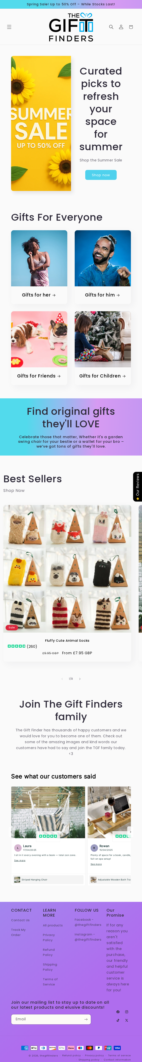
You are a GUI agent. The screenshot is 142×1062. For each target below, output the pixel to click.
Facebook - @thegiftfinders (88, 922)
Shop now (101, 175)
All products (53, 925)
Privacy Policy (49, 937)
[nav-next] (130, 831)
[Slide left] (62, 679)
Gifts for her (36, 295)
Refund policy (71, 1055)
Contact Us (20, 920)
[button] (9, 27)
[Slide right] (80, 679)
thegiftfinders (49, 1055)
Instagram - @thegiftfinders (88, 937)
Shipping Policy (50, 967)
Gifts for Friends (36, 376)
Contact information (117, 1059)
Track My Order (18, 932)
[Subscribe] (86, 1019)
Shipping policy (89, 1059)
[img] (17, 647)
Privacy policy (94, 1055)
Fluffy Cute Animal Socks (67, 641)
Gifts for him (100, 295)
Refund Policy (49, 952)
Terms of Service (50, 982)
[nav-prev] (11, 831)
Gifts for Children (100, 376)
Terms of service (119, 1055)
